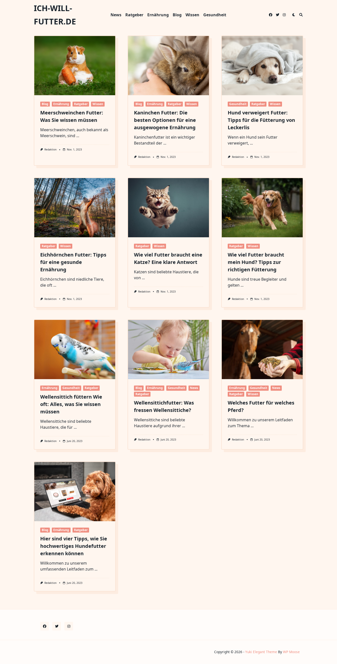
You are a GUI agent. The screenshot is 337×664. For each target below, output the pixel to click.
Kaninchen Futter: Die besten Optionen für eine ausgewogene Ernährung (165, 120)
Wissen (192, 15)
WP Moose (291, 651)
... (77, 135)
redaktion (50, 149)
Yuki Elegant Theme (261, 651)
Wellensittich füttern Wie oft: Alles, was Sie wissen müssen (71, 404)
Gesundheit (214, 15)
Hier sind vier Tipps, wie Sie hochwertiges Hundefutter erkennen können (73, 546)
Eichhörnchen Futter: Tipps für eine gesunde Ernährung (73, 262)
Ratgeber (134, 15)
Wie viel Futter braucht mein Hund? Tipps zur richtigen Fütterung (256, 262)
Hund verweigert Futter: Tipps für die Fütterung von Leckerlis (261, 120)
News (116, 15)
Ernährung (158, 15)
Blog (177, 15)
